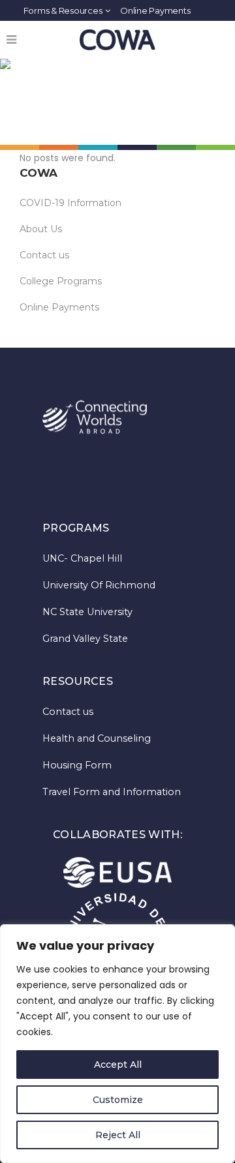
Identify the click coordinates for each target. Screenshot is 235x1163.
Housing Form (77, 765)
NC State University (87, 612)
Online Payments (155, 10)
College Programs (61, 281)
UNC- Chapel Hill (82, 558)
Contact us (44, 255)
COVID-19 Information (70, 203)
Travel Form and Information (111, 792)
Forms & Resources (63, 10)
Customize (118, 1100)
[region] (117, 1043)
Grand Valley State (85, 638)
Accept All (118, 1064)
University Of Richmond (98, 585)
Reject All (117, 1135)
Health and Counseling (96, 738)
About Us (41, 229)
